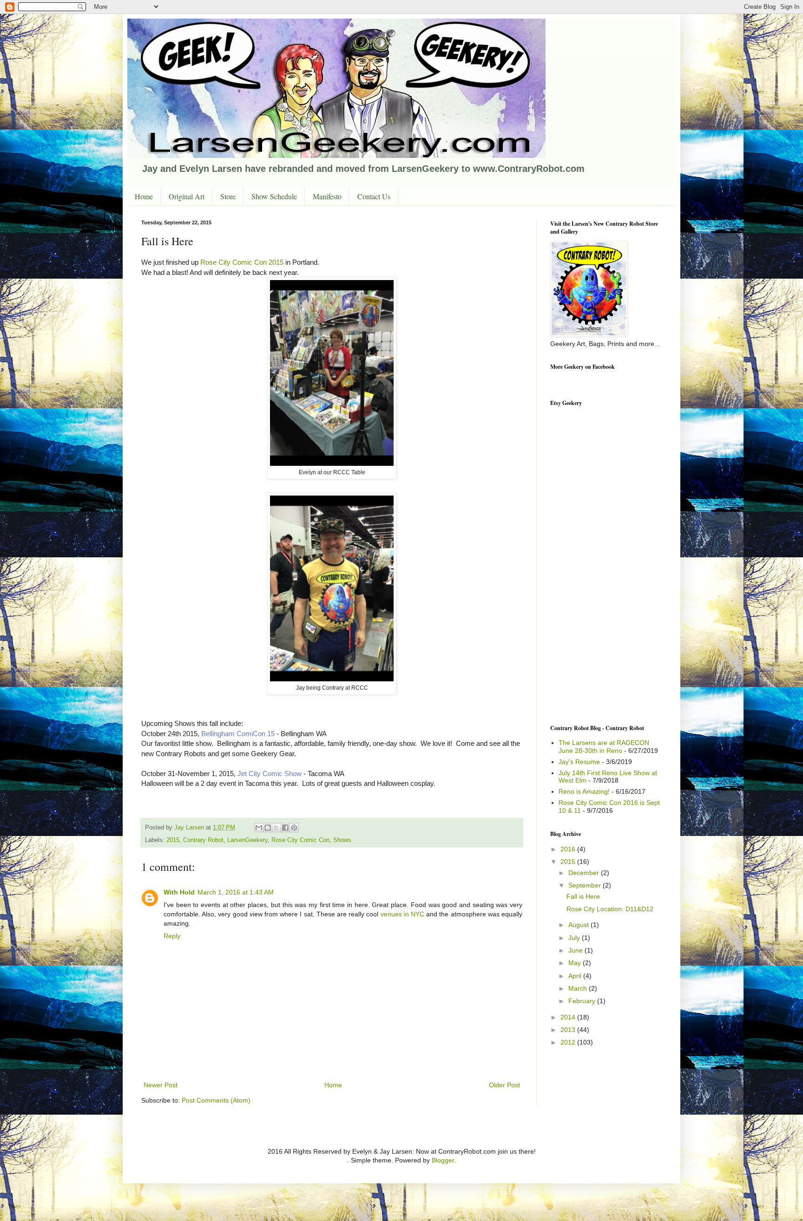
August (579, 924)
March (578, 988)
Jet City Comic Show (269, 773)
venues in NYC (402, 914)
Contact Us (373, 196)
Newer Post (161, 1085)
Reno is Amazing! (584, 791)
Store (228, 196)
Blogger (443, 1160)
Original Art (186, 196)
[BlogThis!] (267, 827)
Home (144, 196)
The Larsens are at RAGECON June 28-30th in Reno (604, 746)
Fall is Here (583, 896)
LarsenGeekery (247, 840)
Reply (172, 936)
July (575, 937)
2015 (172, 840)
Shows (342, 840)
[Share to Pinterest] (294, 827)
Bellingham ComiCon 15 (238, 734)
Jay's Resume (579, 761)
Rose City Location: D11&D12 (609, 909)
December (584, 872)
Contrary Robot (203, 840)
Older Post (504, 1085)
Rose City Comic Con (300, 840)
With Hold (179, 892)
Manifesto (327, 196)
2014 (568, 1017)
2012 (568, 1042)
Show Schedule (274, 196)
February (582, 1001)
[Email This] (258, 827)
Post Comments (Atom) (216, 1100)
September (585, 885)
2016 (568, 849)
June (576, 950)
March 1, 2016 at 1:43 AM (235, 892)
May (575, 962)
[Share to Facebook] (285, 827)
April (575, 975)
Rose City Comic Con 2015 (241, 262)
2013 (568, 1029)
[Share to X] (276, 827)
